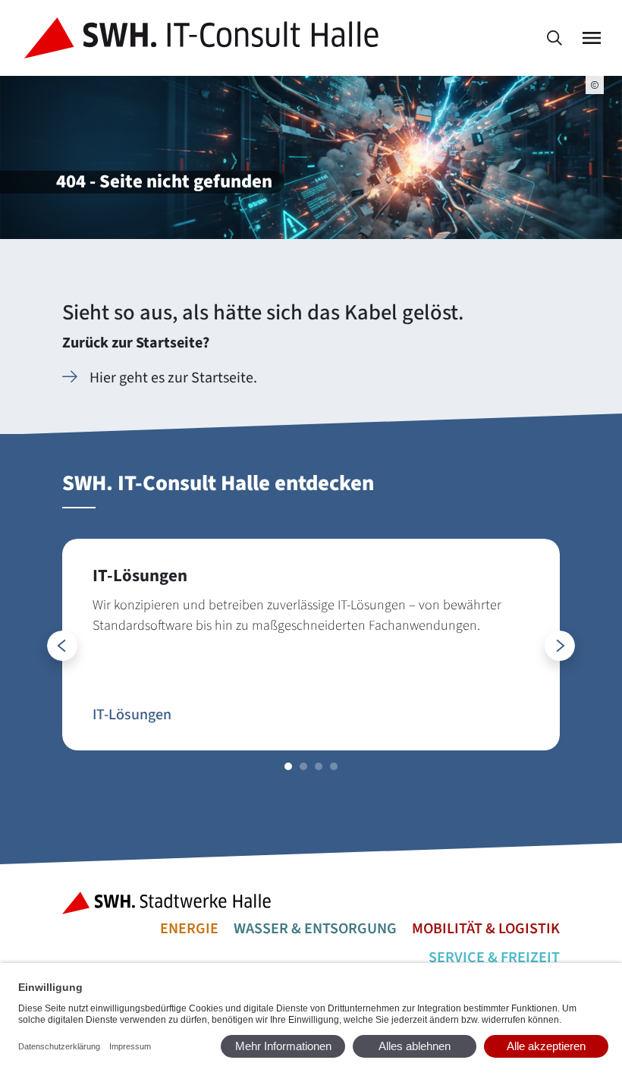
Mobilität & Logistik (486, 928)
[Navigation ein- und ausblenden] (591, 38)
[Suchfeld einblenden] (554, 38)
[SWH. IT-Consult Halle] (204, 37)
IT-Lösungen (132, 714)
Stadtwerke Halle (171, 903)
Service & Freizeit (494, 957)
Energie (189, 928)
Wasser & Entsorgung (315, 928)
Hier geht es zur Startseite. (173, 377)
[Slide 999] (288, 766)
